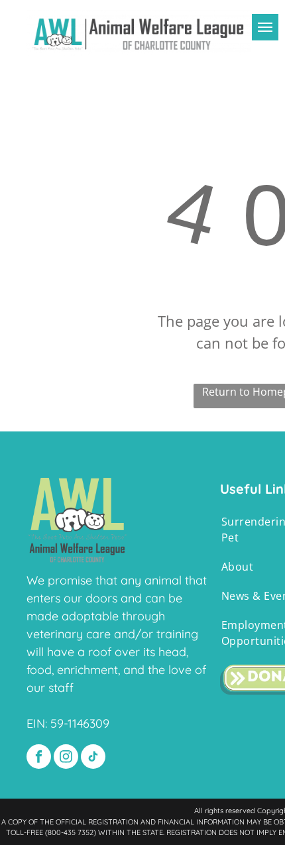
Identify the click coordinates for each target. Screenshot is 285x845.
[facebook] (39, 758)
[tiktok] (93, 758)
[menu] (265, 27)
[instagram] (66, 758)
